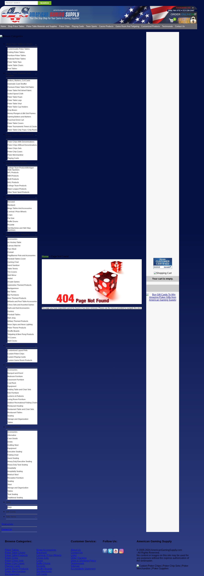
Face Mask (11, 249)
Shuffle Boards (13, 331)
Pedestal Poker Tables (16, 59)
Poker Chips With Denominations (20, 142)
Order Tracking (78, 558)
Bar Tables (11, 292)
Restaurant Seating (15, 406)
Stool (9, 484)
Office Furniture (13, 427)
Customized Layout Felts (17, 350)
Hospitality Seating (15, 471)
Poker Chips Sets (14, 148)
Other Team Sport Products (18, 192)
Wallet (10, 278)
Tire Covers (12, 272)
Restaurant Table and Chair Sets (20, 409)
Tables (10, 422)
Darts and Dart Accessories (18, 308)
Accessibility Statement (83, 568)
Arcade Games (13, 282)
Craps (9, 215)
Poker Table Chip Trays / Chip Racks (22, 130)
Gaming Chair (13, 262)
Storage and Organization (17, 419)
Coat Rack (11, 383)
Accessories (12, 239)
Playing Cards (78, 26)
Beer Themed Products (16, 298)
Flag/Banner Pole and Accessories (21, 255)
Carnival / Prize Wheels (16, 212)
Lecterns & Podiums (15, 396)
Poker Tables (12, 550)
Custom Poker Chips (15, 354)
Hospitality (11, 468)
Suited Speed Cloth (15, 94)
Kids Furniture (13, 393)
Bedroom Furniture (15, 376)
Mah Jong (11, 318)
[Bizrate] (175, 270)
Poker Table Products (16, 555)
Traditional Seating (15, 498)
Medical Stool (13, 475)
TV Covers (11, 338)
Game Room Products (16, 568)
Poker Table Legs (14, 100)
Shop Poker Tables (16, 26)
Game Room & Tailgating (18, 234)
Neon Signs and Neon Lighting (20, 324)
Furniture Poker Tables (16, 55)
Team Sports (91, 26)
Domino (10, 311)
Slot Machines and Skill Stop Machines (19, 229)
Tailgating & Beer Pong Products (20, 334)
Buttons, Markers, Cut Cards (18, 81)
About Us (76, 550)
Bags (9, 507)
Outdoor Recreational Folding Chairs (22, 403)
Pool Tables (12, 69)
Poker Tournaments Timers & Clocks (22, 127)
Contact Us (180, 26)
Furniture (10, 365)
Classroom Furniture (15, 380)
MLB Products (13, 179)
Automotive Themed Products (19, 285)
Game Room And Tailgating (127, 26)
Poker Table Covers (15, 123)
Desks (10, 442)
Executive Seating (14, 452)
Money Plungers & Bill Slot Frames (21, 113)
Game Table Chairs (15, 65)
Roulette (10, 225)
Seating (10, 416)
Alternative (11, 435)
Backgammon (13, 288)
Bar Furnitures (13, 295)
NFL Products (13, 173)
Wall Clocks (12, 341)
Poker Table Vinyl (14, 104)
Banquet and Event (15, 373)
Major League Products (16, 189)
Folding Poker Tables (16, 52)
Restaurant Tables (14, 413)
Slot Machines (44, 571)
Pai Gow (10, 218)
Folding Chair (13, 455)
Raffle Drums (12, 221)
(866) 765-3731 (174, 11)
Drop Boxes (12, 110)
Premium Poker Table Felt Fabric (20, 87)
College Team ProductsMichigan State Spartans (20, 169)
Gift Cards (11, 511)
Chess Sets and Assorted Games (20, 305)
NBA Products (13, 176)
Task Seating (12, 494)
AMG (8, 502)
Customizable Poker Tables (18, 49)
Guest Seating (13, 458)
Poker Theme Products (16, 328)
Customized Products (150, 26)
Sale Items (11, 516)
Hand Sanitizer (13, 265)
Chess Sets (42, 558)
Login (74, 555)
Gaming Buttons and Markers (19, 117)
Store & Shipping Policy (83, 560)
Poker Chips (64, 26)
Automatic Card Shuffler (17, 84)
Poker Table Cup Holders (17, 107)
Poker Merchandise (15, 155)
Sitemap (75, 566)
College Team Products (16, 186)
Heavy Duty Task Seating (17, 465)
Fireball (10, 252)
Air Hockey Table (14, 242)
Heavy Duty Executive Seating (19, 461)
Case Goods (12, 438)
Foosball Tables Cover (16, 259)
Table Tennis (12, 269)
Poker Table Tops (14, 62)
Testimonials (167, 26)
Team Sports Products (16, 163)
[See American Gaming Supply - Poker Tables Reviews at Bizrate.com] (162, 263)
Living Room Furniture (16, 399)
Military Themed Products (17, 321)
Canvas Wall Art (13, 246)
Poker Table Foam (14, 97)
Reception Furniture (15, 478)
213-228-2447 (188, 11)
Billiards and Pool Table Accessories (22, 301)
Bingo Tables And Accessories (19, 208)
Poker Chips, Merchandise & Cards (19, 135)
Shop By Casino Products (18, 197)
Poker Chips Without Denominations (22, 145)
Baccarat (11, 202)
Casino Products (106, 26)
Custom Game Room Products (19, 360)
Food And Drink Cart (15, 120)
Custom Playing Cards (16, 357)
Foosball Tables (13, 315)
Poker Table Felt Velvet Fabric (19, 90)
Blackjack (11, 205)
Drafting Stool (13, 445)
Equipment (11, 386)
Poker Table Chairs (15, 552)
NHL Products (13, 182)
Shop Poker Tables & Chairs (19, 44)
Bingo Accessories (46, 550)
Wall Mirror (11, 275)
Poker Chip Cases (14, 152)
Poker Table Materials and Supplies (41, 26)
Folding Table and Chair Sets (19, 390)
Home (3, 26)
